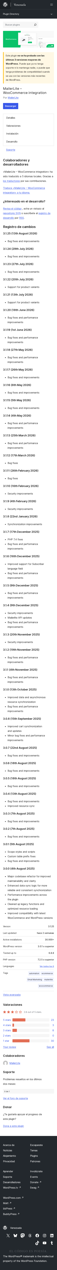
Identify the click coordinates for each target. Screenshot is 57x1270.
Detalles (10, 117)
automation (34, 973)
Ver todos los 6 (47, 966)
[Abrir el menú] (52, 4)
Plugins (34, 1155)
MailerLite (13, 97)
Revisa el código (12, 208)
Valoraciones (13, 125)
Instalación (12, 133)
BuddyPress (11, 1214)
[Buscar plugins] (35, 25)
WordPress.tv (12, 1187)
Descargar (10, 106)
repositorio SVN (12, 213)
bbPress (9, 1208)
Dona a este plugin (13, 1126)
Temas (34, 1150)
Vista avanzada (12, 994)
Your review (9, 1046)
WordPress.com (13, 1197)
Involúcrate (36, 1171)
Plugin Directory (11, 14)
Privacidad (9, 1161)
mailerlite (48, 979)
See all (50, 1046)
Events (34, 1176)
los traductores (11, 180)
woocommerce (46, 986)
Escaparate (36, 1145)
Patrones (35, 1161)
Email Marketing (35, 979)
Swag (34, 1187)
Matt (7, 1203)
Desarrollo (11, 141)
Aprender (8, 1171)
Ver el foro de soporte (15, 1098)
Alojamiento (9, 1155)
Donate (35, 1182)
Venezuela (16, 1227)
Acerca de (8, 1145)
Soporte (10, 149)
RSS (21, 217)
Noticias (7, 1150)
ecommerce (47, 973)
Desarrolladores (12, 1182)
